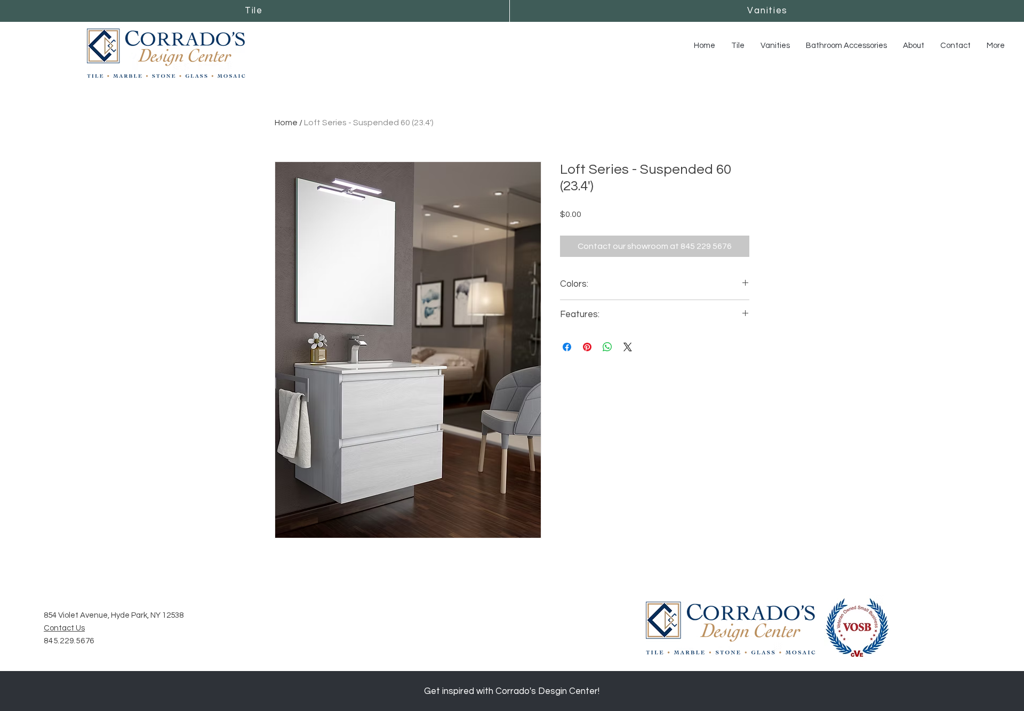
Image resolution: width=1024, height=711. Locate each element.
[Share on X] (627, 347)
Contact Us (64, 628)
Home (286, 122)
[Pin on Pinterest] (587, 347)
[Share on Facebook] (567, 347)
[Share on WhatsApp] (607, 347)
